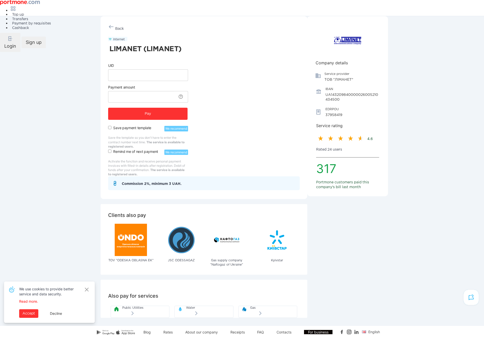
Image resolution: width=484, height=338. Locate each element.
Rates (168, 332)
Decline (56, 313)
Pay (148, 113)
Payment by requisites (31, 23)
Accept (28, 313)
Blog (147, 332)
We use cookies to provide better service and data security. (46, 291)
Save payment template (132, 128)
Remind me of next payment (135, 151)
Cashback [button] (20, 28)
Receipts (237, 332)
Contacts (284, 332)
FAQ (260, 332)
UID (111, 65)
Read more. (28, 301)
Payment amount (121, 87)
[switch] (109, 127)
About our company (201, 332)
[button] (10, 42)
